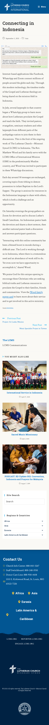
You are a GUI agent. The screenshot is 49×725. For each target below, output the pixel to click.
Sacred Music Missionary (24, 434)
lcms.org (12, 639)
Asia (26, 38)
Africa (7, 521)
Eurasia (7, 530)
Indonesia (9, 308)
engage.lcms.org (24, 643)
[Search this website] (24, 501)
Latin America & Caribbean (16, 535)
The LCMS (8, 340)
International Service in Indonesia (24, 392)
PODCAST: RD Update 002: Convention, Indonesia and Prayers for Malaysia (24, 477)
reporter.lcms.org (31, 639)
